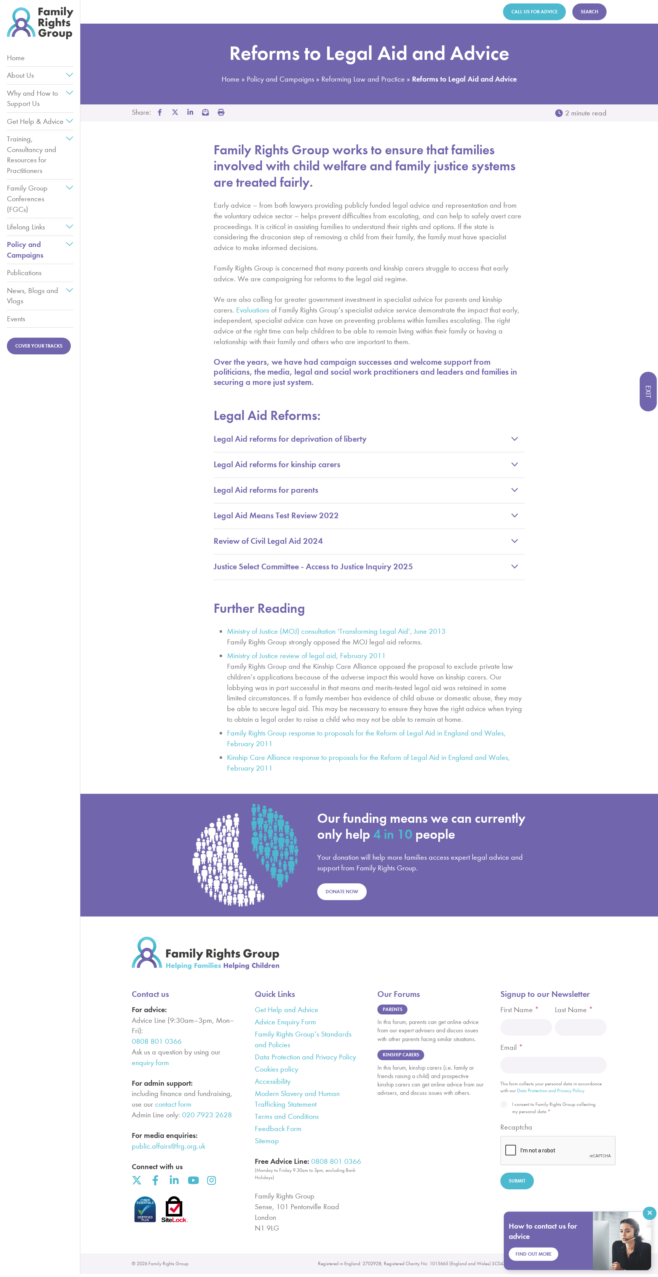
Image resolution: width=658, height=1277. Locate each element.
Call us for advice (534, 11)
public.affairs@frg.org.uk (168, 1146)
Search (589, 11)
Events (16, 318)
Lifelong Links (26, 227)
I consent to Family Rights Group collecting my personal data (554, 1107)
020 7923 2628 (207, 1114)
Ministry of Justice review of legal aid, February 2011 (306, 655)
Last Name (574, 1009)
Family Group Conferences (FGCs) (27, 198)
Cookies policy (276, 1069)
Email (511, 1047)
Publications (24, 272)
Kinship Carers (401, 1054)
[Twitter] (137, 1180)
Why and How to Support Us (32, 98)
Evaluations (252, 310)
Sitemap (267, 1140)
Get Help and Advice (286, 1009)
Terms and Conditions (287, 1116)
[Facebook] (155, 1180)
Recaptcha (516, 1127)
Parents (392, 1009)
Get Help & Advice (35, 121)
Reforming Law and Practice (363, 79)
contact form (173, 1104)
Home (16, 57)
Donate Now (342, 891)
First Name (519, 1009)
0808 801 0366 (157, 1041)
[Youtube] (193, 1180)
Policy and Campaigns (25, 250)
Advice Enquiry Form (285, 1021)
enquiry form (150, 1062)
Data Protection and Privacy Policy (305, 1057)
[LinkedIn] (174, 1180)
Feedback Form (278, 1128)
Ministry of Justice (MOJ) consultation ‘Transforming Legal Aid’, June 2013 (336, 631)
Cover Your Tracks (38, 346)
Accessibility (273, 1081)
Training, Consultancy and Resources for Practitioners (31, 155)
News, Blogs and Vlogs (32, 296)
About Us (20, 75)
